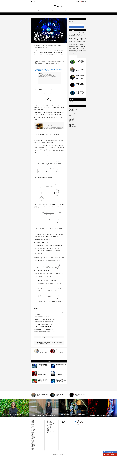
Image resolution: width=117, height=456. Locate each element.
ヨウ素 (76, 40)
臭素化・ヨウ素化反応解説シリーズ (40, 343)
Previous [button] (29, 394)
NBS (54, 342)
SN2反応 (76, 35)
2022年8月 (33, 439)
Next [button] (87, 394)
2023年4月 (33, 433)
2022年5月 (33, 441)
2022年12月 (33, 436)
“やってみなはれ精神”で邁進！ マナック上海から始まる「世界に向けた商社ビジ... (80, 61)
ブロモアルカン (80, 38)
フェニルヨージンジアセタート (73, 38)
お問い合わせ (71, 10)
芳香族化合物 (71, 124)
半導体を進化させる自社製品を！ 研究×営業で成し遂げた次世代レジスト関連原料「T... (42, 394)
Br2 (79, 32)
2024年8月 (33, 422)
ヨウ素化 (80, 40)
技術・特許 (51, 10)
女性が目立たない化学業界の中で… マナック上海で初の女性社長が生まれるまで (80, 69)
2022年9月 (33, 438)
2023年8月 (33, 430)
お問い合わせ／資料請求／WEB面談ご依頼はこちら (110, 454)
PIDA (74, 35)
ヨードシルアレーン (79, 41)
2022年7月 (33, 439)
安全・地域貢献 (65, 10)
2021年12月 (33, 444)
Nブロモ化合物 (57, 342)
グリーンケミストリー (80, 35)
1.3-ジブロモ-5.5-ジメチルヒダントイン (73, 32)
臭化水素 (82, 44)
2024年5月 (33, 424)
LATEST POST (72, 56)
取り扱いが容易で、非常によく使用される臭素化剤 (47, 75)
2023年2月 (33, 434)
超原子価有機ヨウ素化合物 (73, 126)
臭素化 (73, 46)
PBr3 (72, 35)
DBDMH (83, 32)
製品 (47, 10)
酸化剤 (76, 51)
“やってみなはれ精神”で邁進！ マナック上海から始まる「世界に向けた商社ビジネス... (80, 394)
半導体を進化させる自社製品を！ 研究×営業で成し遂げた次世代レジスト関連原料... (80, 77)
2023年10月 (33, 429)
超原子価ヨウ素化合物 (80, 50)
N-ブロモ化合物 (40, 40)
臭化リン (80, 44)
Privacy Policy (77, 424)
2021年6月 (33, 448)
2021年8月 (33, 447)
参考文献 (40, 83)
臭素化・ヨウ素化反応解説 (41, 10)
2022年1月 (33, 443)
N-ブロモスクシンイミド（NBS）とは (45, 74)
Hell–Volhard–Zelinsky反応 (39, 342)
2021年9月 (33, 446)
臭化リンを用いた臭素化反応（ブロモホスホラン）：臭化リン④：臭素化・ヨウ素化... (80, 92)
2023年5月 (33, 432)
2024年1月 (33, 427)
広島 (78, 44)
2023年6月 (33, 431)
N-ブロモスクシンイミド (50, 342)
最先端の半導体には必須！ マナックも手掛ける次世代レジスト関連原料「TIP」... (80, 84)
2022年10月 (33, 437)
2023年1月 (33, 435)
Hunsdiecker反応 (45, 342)
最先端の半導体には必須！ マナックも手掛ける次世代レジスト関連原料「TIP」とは (61, 394)
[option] (39, 395)
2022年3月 (33, 442)
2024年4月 (33, 425)
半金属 (70, 115)
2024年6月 (33, 423)
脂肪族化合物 (71, 119)
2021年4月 (33, 449)
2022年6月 (33, 440)
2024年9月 (33, 421)
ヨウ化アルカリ (71, 113)
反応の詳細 (42, 77)
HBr (70, 34)
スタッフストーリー (58, 10)
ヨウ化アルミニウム (72, 114)
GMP (69, 34)
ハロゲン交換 (71, 110)
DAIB (81, 32)
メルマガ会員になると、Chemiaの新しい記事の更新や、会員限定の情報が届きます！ (110, 452)
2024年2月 (33, 426)
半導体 (76, 44)
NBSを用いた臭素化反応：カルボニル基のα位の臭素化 (47, 76)
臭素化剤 (47, 343)
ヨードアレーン (74, 41)
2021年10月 (33, 445)
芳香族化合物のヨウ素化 (73, 50)
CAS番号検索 (77, 10)
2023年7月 (33, 431)
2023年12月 (33, 428)
